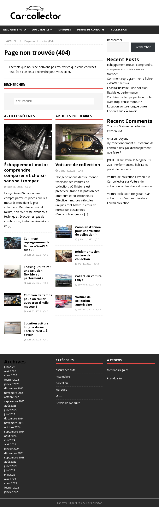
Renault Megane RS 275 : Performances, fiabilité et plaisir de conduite (129, 164)
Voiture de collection (77, 164)
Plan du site (114, 378)
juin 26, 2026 (15, 187)
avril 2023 (10, 479)
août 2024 (10, 436)
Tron (110, 126)
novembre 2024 (14, 423)
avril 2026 (10, 371)
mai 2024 (9, 440)
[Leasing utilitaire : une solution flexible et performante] (12, 271)
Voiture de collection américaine (83, 300)
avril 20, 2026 (34, 339)
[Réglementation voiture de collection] (63, 256)
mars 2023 (10, 483)
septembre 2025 (14, 401)
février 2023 (11, 487)
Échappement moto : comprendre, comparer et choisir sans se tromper (26, 173)
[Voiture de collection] (79, 142)
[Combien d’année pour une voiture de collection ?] (63, 231)
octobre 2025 (12, 397)
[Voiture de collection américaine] (63, 301)
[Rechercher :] (53, 101)
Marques (64, 29)
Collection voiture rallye (88, 278)
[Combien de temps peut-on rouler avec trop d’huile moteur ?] (12, 299)
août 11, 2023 (67, 170)
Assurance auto (14, 29)
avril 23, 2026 (34, 311)
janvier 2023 (11, 492)
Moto (59, 396)
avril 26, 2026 (34, 282)
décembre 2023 (13, 453)
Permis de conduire (91, 29)
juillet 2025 (10, 410)
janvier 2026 (11, 384)
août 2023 (10, 461)
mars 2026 (10, 375)
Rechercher (114, 40)
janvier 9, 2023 (86, 284)
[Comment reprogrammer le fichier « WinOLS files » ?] (12, 243)
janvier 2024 (11, 449)
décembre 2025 (13, 388)
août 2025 (10, 405)
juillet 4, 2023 (85, 239)
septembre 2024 (14, 431)
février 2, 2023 (86, 309)
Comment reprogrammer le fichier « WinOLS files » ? (36, 244)
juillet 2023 (10, 466)
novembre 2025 (14, 393)
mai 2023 (9, 475)
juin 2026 (9, 367)
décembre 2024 (13, 418)
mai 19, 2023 (85, 263)
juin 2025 (9, 414)
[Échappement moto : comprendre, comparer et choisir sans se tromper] (28, 142)
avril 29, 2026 (34, 254)
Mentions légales (118, 370)
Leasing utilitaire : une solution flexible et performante (37, 272)
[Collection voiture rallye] (63, 280)
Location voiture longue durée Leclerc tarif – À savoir (36, 329)
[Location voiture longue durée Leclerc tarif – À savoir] (12, 328)
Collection (119, 29)
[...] (9, 226)
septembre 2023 (14, 457)
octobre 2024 (12, 427)
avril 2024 (10, 444)
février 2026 (11, 379)
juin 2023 (9, 470)
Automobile (40, 29)
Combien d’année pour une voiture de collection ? (88, 230)
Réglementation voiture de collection (87, 255)
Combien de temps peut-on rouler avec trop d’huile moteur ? (38, 300)
